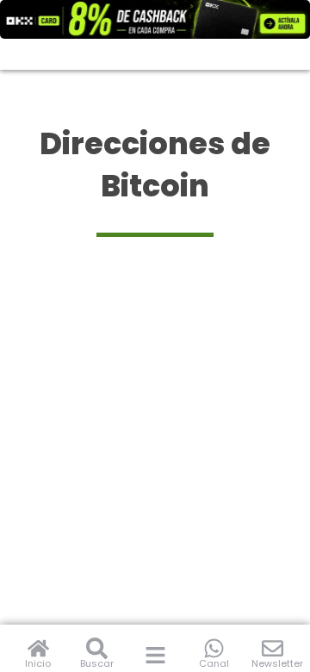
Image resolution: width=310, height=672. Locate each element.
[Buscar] (97, 648)
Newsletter (277, 663)
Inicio (38, 663)
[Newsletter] (272, 648)
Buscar (97, 663)
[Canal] (214, 648)
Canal (214, 663)
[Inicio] (38, 648)
